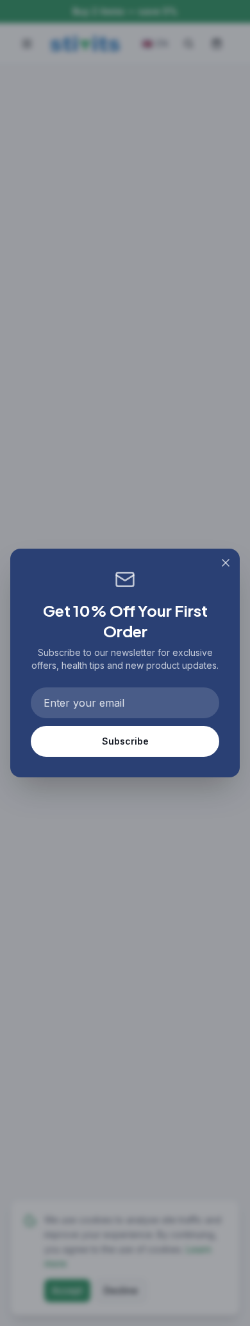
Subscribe (125, 741)
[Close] (225, 562)
